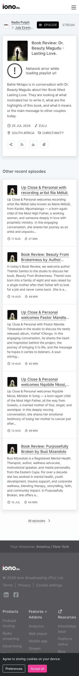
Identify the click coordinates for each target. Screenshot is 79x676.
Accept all (37, 668)
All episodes (36, 520)
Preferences (13, 668)
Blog (61, 651)
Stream (68, 25)
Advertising (12, 646)
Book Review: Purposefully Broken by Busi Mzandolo (44, 449)
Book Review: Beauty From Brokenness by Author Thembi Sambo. (45, 259)
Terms (8, 585)
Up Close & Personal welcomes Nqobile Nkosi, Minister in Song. (43, 384)
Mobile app (38, 641)
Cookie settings (49, 585)
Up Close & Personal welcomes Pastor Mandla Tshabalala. (43, 317)
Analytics (36, 626)
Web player (38, 633)
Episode (50, 25)
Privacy (24, 585)
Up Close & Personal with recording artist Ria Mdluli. (44, 190)
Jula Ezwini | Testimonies (24, 27)
